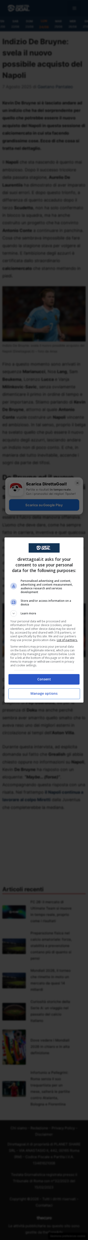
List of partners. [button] (67, 640)
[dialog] (44, 620)
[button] (44, 613)
